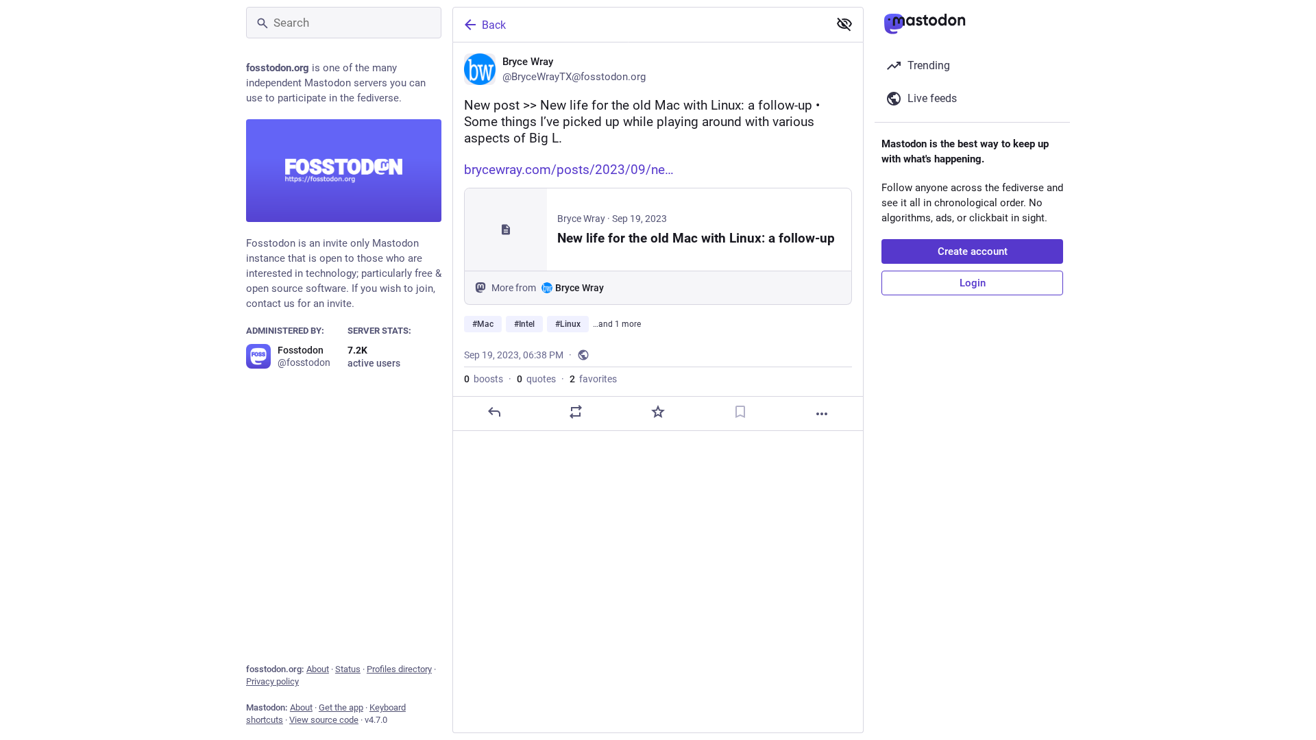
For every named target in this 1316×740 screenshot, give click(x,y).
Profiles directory (399, 669)
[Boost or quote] (576, 412)
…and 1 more (617, 324)
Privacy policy (272, 681)
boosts (483, 378)
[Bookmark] (740, 412)
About (317, 669)
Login (973, 283)
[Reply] (494, 412)
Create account (973, 251)
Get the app (341, 707)
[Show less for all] (844, 24)
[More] (822, 414)
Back (494, 25)
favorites (593, 378)
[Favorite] (658, 412)
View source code (323, 720)
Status (348, 669)
